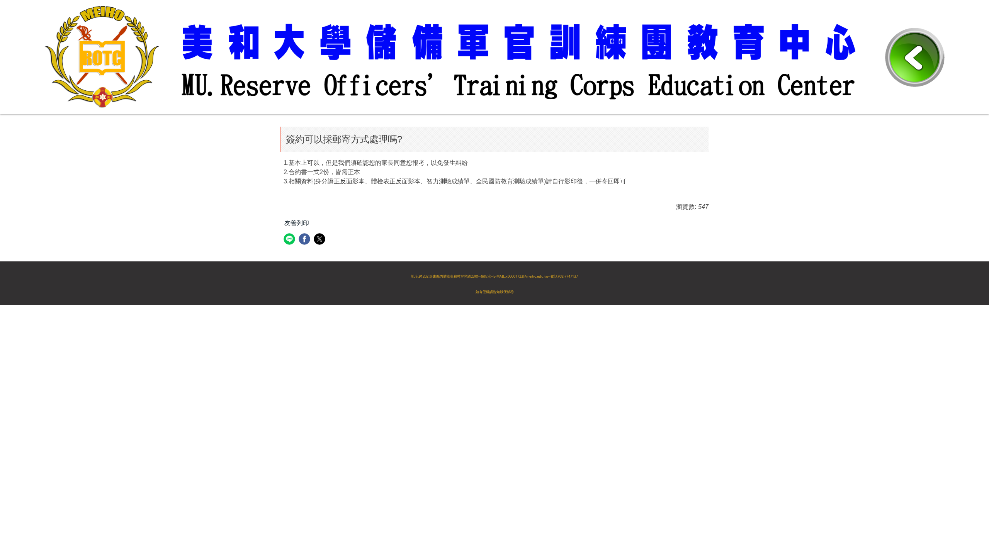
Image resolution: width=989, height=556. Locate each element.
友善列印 (296, 223)
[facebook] (305, 240)
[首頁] (464, 56)
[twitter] (320, 240)
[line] (290, 240)
